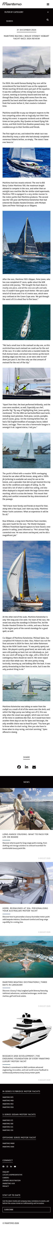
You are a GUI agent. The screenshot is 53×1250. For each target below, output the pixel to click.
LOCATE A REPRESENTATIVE (12, 1175)
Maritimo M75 (8, 1097)
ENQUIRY (6, 1172)
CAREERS (6, 1178)
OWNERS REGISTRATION (11, 1180)
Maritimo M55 (8, 1104)
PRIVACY (6, 1186)
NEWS (27, 782)
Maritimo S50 (8, 1130)
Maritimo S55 (8, 1127)
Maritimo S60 (8, 1124)
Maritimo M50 (8, 1107)
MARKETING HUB (9, 1183)
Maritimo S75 (8, 1120)
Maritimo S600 (8, 1147)
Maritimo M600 (8, 1143)
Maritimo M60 (8, 1101)
